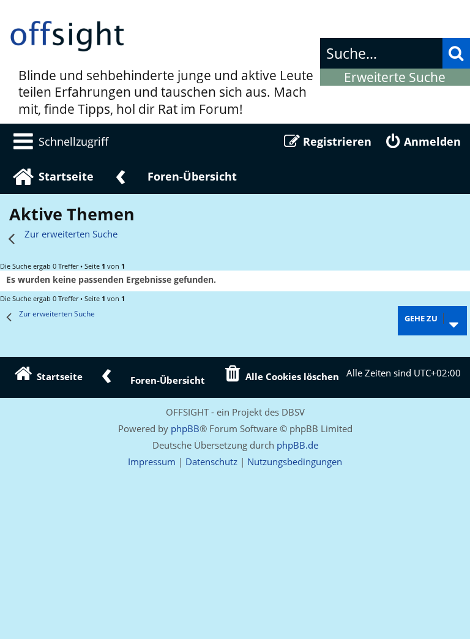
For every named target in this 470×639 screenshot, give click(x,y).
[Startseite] (67, 36)
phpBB (185, 428)
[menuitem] (58, 141)
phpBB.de (297, 445)
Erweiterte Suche (395, 77)
